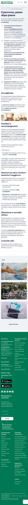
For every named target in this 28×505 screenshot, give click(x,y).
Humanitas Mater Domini (20, 436)
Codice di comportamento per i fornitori (20, 355)
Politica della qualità (19, 351)
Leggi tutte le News (13, 324)
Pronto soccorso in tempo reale (21, 359)
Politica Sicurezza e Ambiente (19, 362)
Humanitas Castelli (19, 445)
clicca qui (9, 247)
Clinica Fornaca (18, 451)
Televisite (3, 464)
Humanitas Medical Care (20, 443)
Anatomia (3, 436)
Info (5, 7)
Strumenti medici (5, 453)
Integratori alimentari (6, 438)
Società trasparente (19, 345)
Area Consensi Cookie (20, 369)
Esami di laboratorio (5, 462)
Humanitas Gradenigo (20, 453)
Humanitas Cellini (19, 449)
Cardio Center (18, 481)
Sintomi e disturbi (5, 449)
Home (2, 7)
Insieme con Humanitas (20, 475)
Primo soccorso (4, 443)
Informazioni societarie (20, 343)
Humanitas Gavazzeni (20, 447)
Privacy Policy (18, 365)
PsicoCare (17, 483)
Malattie (3, 441)
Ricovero (8, 7)
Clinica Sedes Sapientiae (20, 455)
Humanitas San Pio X (19, 441)
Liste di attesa (18, 347)
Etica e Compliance (19, 349)
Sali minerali (4, 447)
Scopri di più (4, 358)
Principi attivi (4, 445)
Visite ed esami (4, 466)
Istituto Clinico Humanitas (21, 438)
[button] (25, 2)
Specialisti (3, 451)
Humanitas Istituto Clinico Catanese (21, 458)
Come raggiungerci (5, 369)
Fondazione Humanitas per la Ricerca (20, 472)
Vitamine (3, 455)
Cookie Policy (18, 367)
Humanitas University (20, 469)
